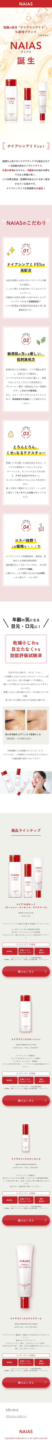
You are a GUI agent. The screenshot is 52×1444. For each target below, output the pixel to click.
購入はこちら (26, 971)
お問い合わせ (12, 1409)
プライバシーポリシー (16, 1416)
